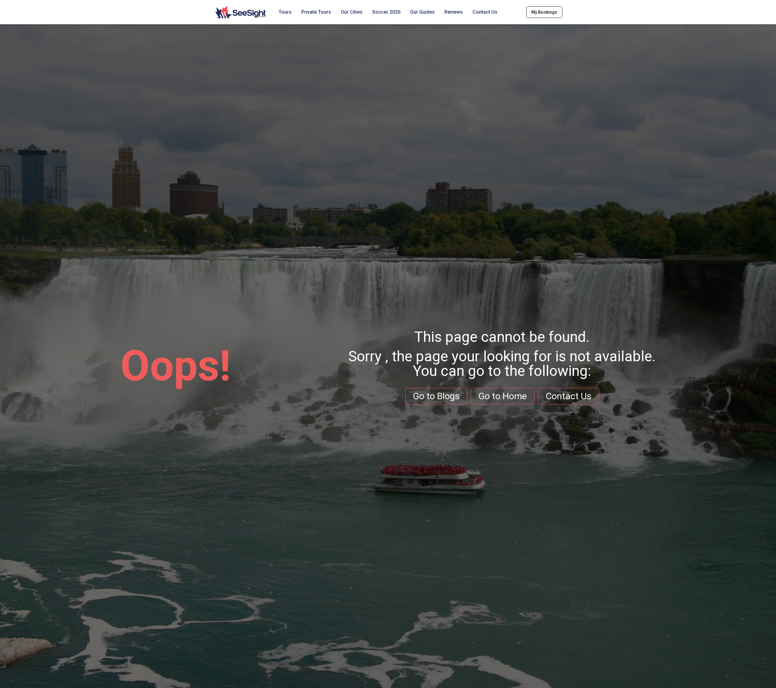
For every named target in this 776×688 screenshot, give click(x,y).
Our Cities (352, 12)
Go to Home (502, 396)
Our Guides (422, 12)
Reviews (453, 12)
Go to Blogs (436, 396)
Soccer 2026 (386, 12)
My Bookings (544, 12)
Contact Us (485, 12)
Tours (285, 12)
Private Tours (316, 12)
